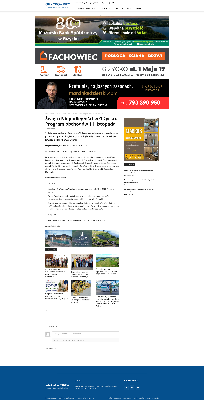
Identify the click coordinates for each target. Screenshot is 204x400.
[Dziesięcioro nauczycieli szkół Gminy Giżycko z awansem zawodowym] (82, 262)
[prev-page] (46, 310)
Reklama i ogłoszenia (114, 398)
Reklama (126, 8)
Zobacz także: (51, 250)
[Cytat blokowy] (72, 340)
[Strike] (63, 340)
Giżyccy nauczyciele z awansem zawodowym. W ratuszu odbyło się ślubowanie (55, 273)
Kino (117, 8)
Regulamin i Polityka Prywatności (149, 398)
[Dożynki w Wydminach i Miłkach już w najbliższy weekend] (82, 288)
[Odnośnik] (78, 340)
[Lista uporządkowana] (66, 340)
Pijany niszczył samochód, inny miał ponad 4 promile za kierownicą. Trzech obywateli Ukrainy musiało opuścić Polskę (107, 301)
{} (81, 340)
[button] (103, 3)
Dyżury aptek (105, 8)
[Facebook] (106, 2)
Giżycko (58, 114)
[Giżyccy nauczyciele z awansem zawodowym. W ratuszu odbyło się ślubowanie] (56, 261)
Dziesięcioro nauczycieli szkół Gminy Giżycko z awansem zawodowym (80, 274)
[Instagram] (109, 2)
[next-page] (50, 310)
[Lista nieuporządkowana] (69, 340)
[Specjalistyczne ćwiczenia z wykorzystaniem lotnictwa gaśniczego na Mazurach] (107, 260)
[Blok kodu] (75, 340)
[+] (84, 340)
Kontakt (138, 8)
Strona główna (85, 8)
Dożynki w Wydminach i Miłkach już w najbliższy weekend (80, 299)
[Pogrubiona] (54, 340)
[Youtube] (113, 2)
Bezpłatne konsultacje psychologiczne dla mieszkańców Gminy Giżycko (56, 296)
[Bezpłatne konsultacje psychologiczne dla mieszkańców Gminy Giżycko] (56, 286)
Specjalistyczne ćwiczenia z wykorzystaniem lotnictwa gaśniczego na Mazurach (106, 271)
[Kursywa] (57, 340)
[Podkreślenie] (60, 340)
